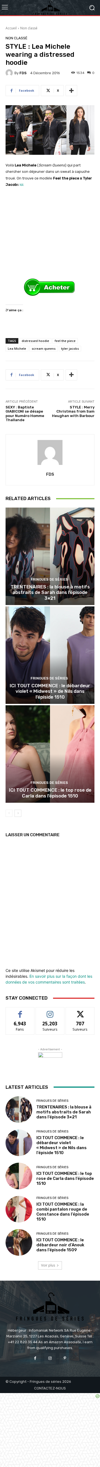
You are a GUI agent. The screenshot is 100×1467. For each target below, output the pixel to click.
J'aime (20, 1011)
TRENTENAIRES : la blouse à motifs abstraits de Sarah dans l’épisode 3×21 (50, 592)
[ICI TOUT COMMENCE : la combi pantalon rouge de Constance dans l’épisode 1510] (19, 1209)
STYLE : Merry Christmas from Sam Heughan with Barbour (73, 411)
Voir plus (48, 1265)
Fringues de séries (49, 579)
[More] (71, 90)
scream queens (44, 348)
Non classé (29, 28)
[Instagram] (49, 1358)
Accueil (11, 28)
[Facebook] (35, 1358)
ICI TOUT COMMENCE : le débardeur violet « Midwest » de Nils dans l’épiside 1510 (50, 691)
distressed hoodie (35, 341)
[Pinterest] (64, 1358)
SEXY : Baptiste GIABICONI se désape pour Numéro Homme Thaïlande (25, 413)
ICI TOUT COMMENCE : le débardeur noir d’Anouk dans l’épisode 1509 (60, 1244)
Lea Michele (17, 348)
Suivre (50, 1011)
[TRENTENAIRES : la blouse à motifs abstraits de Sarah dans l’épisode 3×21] (50, 556)
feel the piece (65, 341)
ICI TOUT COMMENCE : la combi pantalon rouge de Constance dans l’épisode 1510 (62, 1212)
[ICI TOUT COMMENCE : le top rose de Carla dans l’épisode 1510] (50, 754)
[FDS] (10, 72)
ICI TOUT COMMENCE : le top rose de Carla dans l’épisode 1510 (50, 792)
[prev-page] (9, 813)
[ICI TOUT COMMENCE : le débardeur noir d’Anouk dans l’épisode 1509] (19, 1242)
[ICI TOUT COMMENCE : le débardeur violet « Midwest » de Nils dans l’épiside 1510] (50, 655)
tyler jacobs (70, 348)
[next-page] (17, 813)
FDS (23, 73)
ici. (21, 184)
